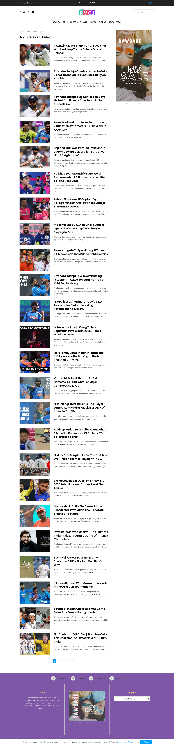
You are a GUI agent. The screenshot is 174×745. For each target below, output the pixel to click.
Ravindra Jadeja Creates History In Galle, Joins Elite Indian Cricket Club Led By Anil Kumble (81, 74)
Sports (74, 22)
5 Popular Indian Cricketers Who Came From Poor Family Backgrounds (79, 610)
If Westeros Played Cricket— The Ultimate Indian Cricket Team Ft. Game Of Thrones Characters (81, 535)
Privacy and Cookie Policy (127, 742)
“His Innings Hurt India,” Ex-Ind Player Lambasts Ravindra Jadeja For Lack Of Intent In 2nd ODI (79, 407)
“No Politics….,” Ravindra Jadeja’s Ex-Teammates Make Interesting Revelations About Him (78, 305)
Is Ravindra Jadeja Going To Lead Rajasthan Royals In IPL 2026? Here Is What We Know (78, 330)
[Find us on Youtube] (33, 12)
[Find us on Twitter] (24, 11)
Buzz (65, 22)
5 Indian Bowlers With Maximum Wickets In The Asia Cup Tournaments (80, 585)
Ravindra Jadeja (37, 32)
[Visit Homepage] (87, 11)
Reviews (56, 22)
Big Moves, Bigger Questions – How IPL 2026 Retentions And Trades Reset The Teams (79, 484)
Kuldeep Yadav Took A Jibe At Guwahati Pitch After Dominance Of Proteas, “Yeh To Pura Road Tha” (80, 433)
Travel (83, 22)
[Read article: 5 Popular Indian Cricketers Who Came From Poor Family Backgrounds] (35, 618)
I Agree (146, 742)
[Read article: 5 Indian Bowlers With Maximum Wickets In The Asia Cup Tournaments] (35, 593)
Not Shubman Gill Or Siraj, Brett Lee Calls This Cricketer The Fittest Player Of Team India (80, 638)
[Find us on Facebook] (20, 12)
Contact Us (31, 3)
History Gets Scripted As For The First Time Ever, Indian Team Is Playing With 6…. (81, 457)
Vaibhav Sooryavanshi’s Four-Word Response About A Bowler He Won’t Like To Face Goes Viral (79, 177)
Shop (152, 3)
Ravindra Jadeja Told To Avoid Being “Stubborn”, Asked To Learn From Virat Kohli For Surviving (79, 279)
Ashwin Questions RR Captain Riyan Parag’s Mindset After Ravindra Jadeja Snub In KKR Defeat (79, 202)
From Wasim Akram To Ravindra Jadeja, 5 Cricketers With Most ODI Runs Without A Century (80, 126)
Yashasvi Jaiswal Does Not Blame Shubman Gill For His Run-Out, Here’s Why (78, 561)
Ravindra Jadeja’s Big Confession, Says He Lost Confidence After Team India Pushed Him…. (79, 100)
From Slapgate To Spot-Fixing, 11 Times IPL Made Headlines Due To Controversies (81, 252)
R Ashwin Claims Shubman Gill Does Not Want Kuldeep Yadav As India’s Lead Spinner (80, 49)
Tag (27, 32)
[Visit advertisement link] (134, 65)
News (111, 22)
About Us (23, 3)
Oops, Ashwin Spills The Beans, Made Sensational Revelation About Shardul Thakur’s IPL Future (79, 510)
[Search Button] (152, 11)
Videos (93, 22)
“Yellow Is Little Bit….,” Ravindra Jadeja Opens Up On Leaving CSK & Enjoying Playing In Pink (79, 228)
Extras (102, 22)
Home (22, 32)
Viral (118, 22)
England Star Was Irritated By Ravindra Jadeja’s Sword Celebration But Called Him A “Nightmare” (79, 151)
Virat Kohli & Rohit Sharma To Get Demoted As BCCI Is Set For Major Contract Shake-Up (75, 382)
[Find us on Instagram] (28, 12)
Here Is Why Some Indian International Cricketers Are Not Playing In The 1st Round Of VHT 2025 (79, 356)
